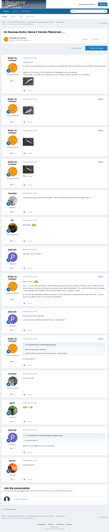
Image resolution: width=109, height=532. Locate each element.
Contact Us (60, 524)
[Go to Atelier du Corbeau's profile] (6, 39)
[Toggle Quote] (26, 345)
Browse (6, 11)
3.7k (13, 241)
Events (13, 17)
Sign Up (102, 4)
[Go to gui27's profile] (12, 410)
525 (13, 421)
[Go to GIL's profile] (12, 228)
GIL (12, 220)
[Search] (105, 11)
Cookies (69, 524)
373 (13, 268)
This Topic (96, 11)
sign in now (50, 491)
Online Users (30, 17)
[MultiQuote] (24, 90)
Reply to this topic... (22, 499)
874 (13, 81)
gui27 (12, 403)
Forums (4, 17)
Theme (50, 524)
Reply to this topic (96, 48)
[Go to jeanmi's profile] (12, 468)
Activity (15, 11)
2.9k (13, 394)
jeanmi (12, 461)
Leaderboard (25, 11)
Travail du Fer (26, 40)
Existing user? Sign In (87, 4)
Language (41, 524)
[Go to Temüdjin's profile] (12, 201)
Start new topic (76, 48)
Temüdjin (12, 193)
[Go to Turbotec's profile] (12, 381)
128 (13, 479)
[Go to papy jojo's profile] (12, 257)
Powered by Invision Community (54, 529)
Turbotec (12, 374)
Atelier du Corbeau (19, 38)
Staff (20, 17)
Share (85, 39)
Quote (30, 90)
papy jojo (12, 249)
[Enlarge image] (34, 225)
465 (13, 212)
